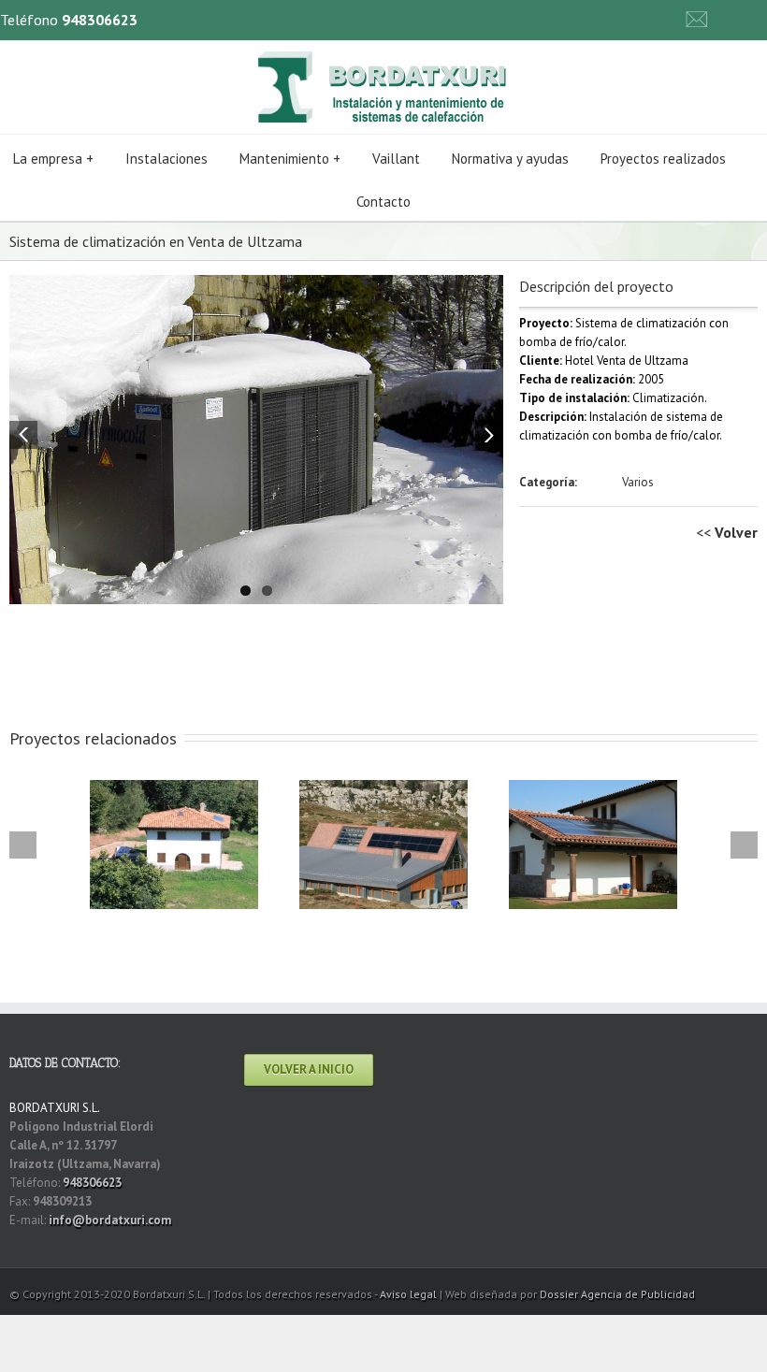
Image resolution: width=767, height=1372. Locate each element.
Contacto (383, 201)
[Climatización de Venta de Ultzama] (256, 439)
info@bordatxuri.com (110, 1220)
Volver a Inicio (309, 1069)
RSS (734, 16)
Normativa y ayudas (510, 158)
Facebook (763, 18)
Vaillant (396, 158)
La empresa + (53, 158)
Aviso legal (408, 1294)
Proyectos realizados (663, 158)
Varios (638, 482)
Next (489, 435)
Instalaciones (166, 158)
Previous (23, 435)
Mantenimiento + (289, 158)
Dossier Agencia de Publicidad (617, 1294)
